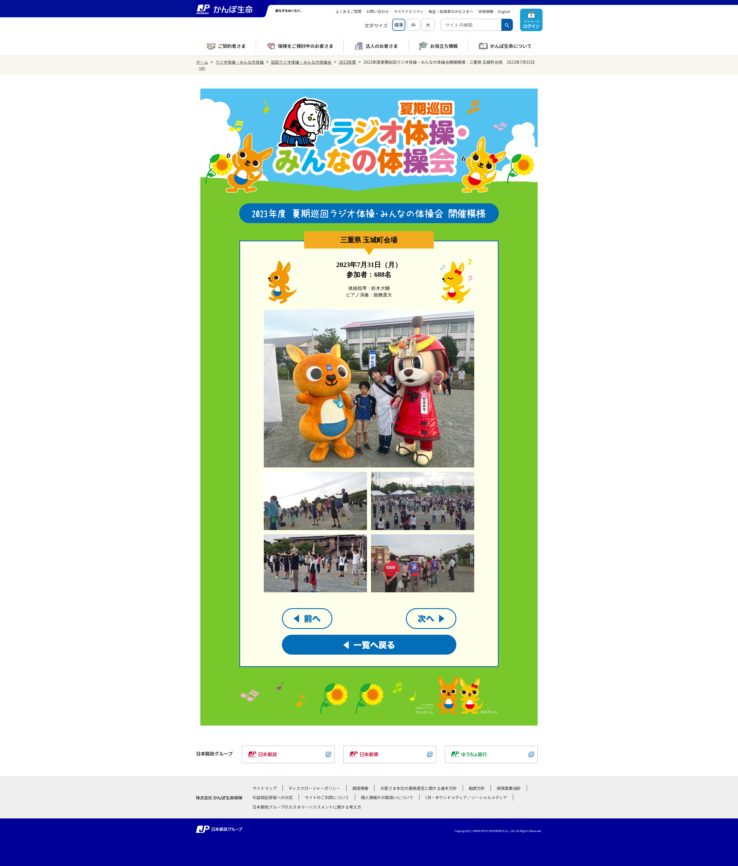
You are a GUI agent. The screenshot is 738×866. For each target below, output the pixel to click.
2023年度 (347, 62)
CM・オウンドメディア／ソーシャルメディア (466, 797)
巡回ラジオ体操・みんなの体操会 (301, 62)
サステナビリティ (408, 11)
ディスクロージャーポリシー (314, 788)
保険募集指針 (509, 788)
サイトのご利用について (327, 797)
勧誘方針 (477, 788)
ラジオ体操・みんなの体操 (239, 62)
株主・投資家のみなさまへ (450, 11)
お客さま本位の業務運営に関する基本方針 (418, 788)
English (504, 11)
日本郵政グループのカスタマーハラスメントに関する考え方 (307, 807)
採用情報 (485, 11)
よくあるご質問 (348, 11)
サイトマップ (265, 788)
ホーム (202, 62)
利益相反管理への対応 (273, 797)
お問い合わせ (377, 11)
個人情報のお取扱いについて (387, 797)
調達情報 (360, 788)
